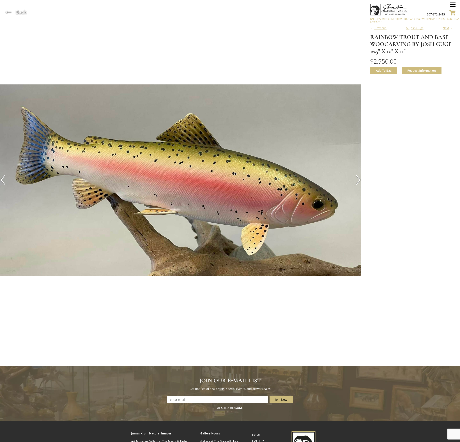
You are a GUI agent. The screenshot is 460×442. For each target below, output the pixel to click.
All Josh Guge (415, 28)
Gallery (375, 18)
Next (448, 27)
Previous (378, 27)
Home (256, 435)
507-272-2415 (436, 14)
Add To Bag (384, 71)
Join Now (281, 400)
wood (385, 18)
